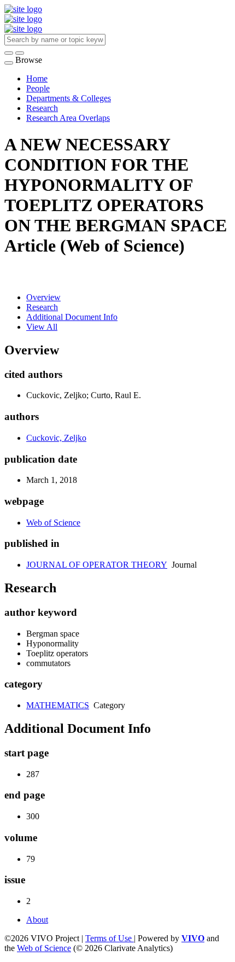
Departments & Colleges (68, 98)
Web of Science (53, 522)
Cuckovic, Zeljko (56, 437)
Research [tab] (42, 307)
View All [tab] (41, 326)
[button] (8, 53)
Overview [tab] (43, 297)
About (37, 919)
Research (42, 108)
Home (37, 78)
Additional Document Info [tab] (72, 317)
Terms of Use (109, 938)
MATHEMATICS (57, 705)
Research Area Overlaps (68, 118)
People (38, 88)
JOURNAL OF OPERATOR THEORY (96, 564)
